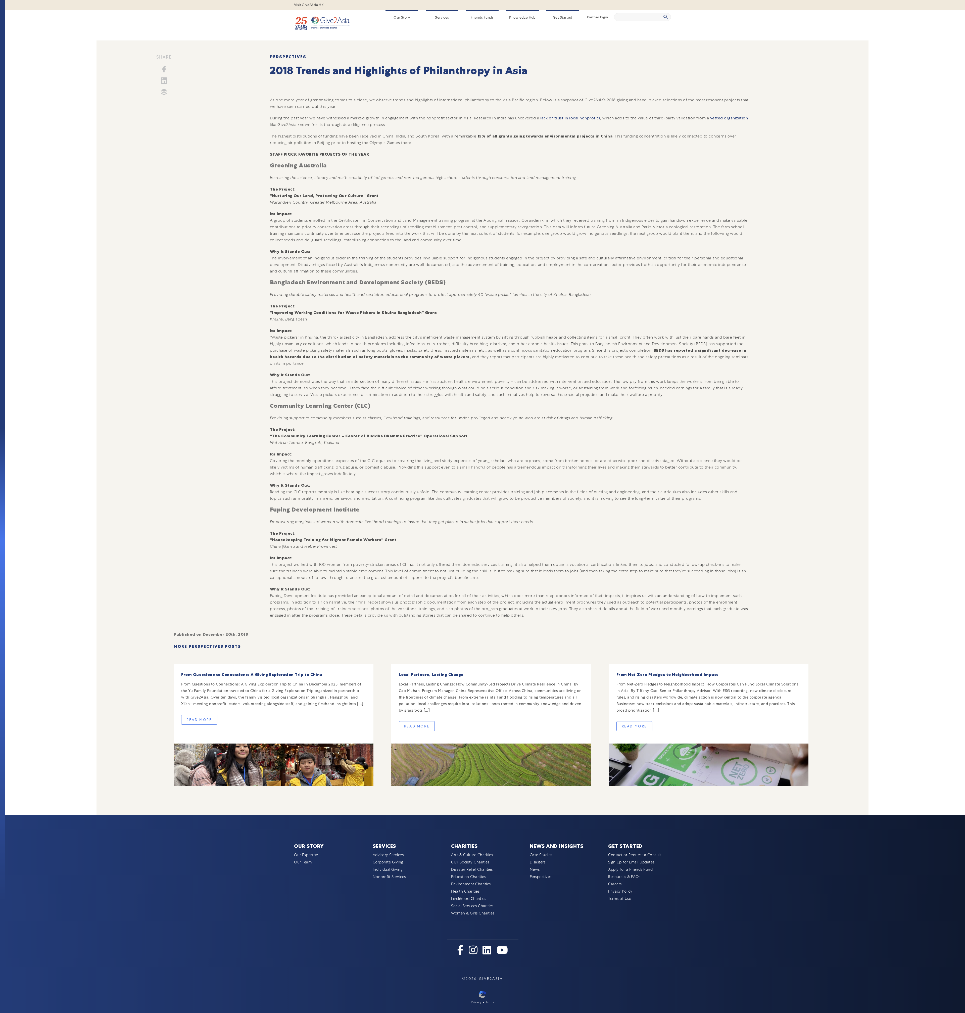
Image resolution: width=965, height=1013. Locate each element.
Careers (615, 884)
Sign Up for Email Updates (631, 862)
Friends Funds (482, 17)
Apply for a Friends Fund (630, 869)
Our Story (402, 17)
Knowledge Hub (522, 17)
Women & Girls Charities (472, 913)
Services (442, 17)
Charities (464, 846)
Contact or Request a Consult (634, 854)
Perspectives (288, 57)
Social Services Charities (472, 905)
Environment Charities (471, 884)
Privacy (476, 1002)
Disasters (538, 862)
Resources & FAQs (624, 876)
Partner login (597, 17)
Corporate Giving (388, 862)
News (535, 869)
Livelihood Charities (468, 898)
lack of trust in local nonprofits (569, 118)
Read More (199, 719)
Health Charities (465, 891)
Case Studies (541, 854)
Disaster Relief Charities (472, 869)
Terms (490, 1002)
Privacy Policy (620, 891)
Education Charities (468, 876)
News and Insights (557, 846)
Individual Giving (388, 869)
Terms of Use (619, 898)
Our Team (303, 862)
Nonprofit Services (389, 876)
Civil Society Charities (470, 862)
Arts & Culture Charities (472, 854)
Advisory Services (388, 854)
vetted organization (729, 118)
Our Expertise (306, 854)
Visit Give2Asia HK (309, 5)
